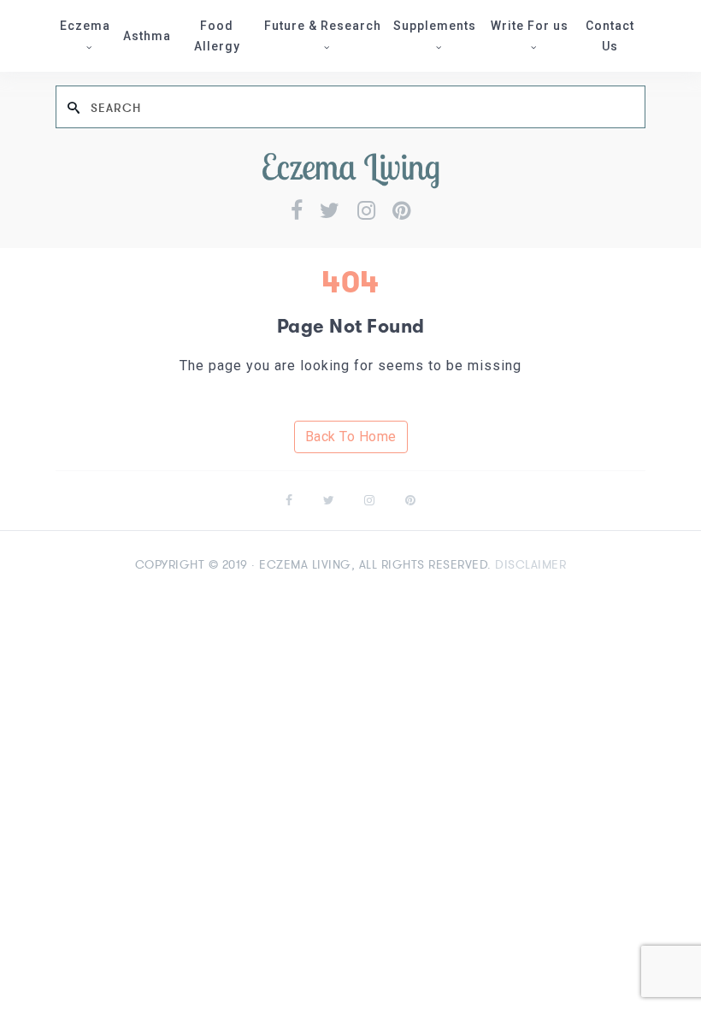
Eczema (85, 25)
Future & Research (322, 25)
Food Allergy (217, 36)
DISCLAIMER (530, 564)
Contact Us (610, 36)
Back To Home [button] (351, 436)
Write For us (529, 25)
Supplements (434, 25)
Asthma (147, 36)
